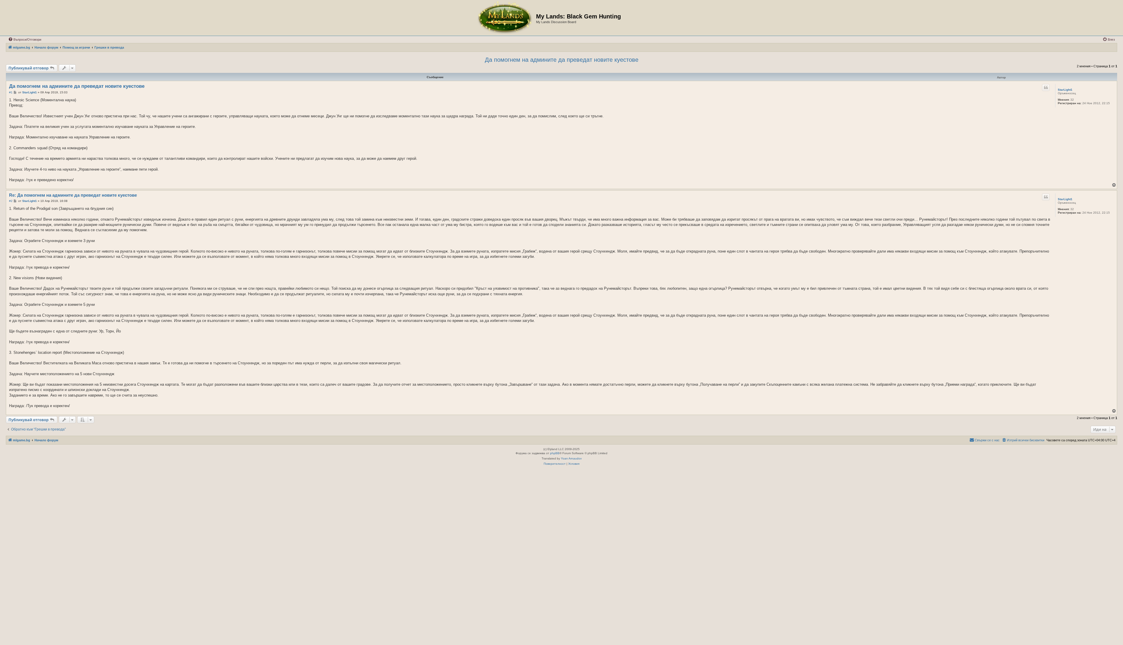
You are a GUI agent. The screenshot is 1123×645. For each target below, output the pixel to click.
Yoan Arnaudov (571, 458)
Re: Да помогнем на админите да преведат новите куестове (73, 195)
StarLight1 (1065, 89)
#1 (11, 92)
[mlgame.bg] (504, 17)
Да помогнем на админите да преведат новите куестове (561, 59)
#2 (11, 201)
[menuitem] (25, 39)
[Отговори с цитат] (1046, 87)
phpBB (554, 453)
